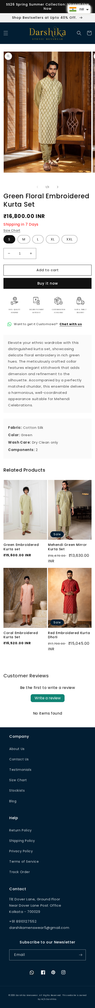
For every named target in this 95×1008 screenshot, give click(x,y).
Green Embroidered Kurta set (21, 547)
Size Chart (11, 230)
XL (53, 239)
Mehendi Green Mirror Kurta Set (67, 547)
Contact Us (19, 759)
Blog (12, 801)
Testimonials (20, 769)
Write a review (48, 698)
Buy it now (47, 283)
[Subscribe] (80, 954)
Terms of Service (24, 861)
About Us (17, 749)
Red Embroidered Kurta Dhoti (69, 635)
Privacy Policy (21, 851)
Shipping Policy (22, 840)
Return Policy (20, 830)
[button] (6, 33)
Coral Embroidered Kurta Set (20, 635)
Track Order (19, 872)
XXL (69, 239)
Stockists (17, 790)
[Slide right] (58, 187)
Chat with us (70, 324)
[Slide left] (37, 187)
